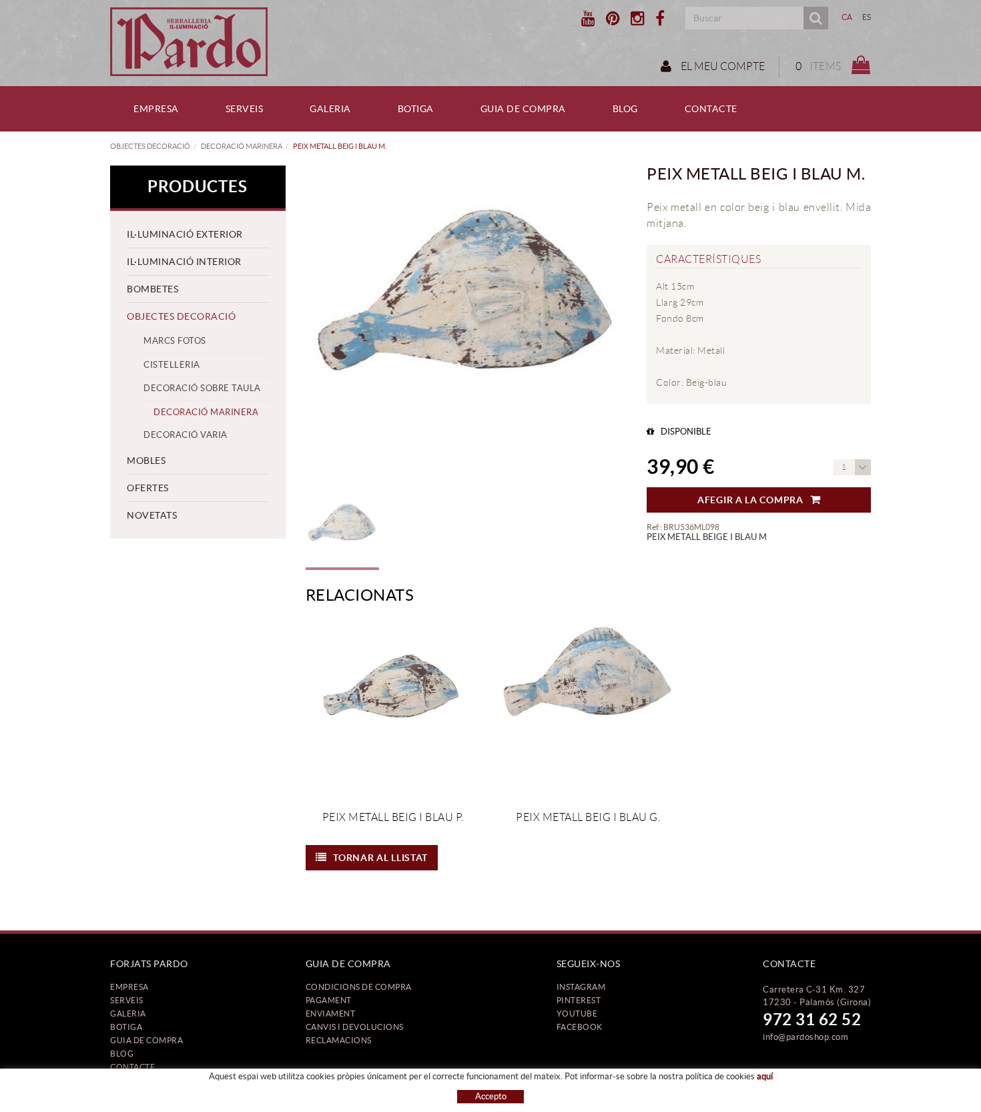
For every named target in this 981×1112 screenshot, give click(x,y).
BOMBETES (152, 289)
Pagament (329, 1000)
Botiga (126, 1027)
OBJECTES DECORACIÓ (150, 146)
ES (867, 17)
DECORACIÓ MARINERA (241, 146)
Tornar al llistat (380, 857)
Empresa (129, 987)
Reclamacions (339, 1040)
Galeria (128, 1013)
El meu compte (722, 66)
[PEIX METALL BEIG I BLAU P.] (393, 707)
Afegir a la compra (750, 500)
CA (847, 17)
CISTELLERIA (171, 365)
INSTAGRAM (581, 987)
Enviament (331, 1013)
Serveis (126, 1000)
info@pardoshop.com (805, 1037)
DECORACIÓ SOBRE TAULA (202, 388)
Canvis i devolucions (355, 1027)
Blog (121, 1053)
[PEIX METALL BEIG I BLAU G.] (588, 707)
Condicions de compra (359, 987)
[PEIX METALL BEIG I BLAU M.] (466, 326)
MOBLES (146, 460)
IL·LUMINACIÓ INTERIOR (184, 261)
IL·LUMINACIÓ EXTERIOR (185, 234)
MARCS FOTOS (174, 341)
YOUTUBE (577, 1013)
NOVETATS (152, 515)
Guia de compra (146, 1040)
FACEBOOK (580, 1027)
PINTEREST (579, 1000)
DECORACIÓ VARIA (185, 435)
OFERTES (148, 488)
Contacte (132, 1067)
